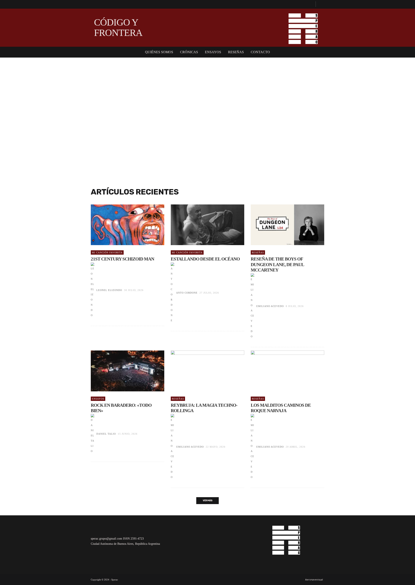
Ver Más (207, 500)
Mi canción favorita (107, 252)
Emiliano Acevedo (270, 306)
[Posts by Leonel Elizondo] (92, 290)
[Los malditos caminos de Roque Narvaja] (280, 370)
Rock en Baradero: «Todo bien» (121, 408)
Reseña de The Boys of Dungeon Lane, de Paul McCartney (277, 264)
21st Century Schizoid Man (122, 259)
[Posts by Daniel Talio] (92, 433)
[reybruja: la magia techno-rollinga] (200, 370)
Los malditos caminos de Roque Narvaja (281, 408)
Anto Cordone (187, 292)
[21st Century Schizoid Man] (120, 224)
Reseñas (258, 252)
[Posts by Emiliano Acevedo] (252, 306)
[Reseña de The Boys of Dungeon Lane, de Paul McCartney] (280, 224)
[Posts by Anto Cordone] (172, 292)
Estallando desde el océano (205, 259)
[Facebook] (310, 4)
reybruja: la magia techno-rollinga (204, 408)
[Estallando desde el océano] (200, 224)
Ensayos (98, 398)
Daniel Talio (106, 433)
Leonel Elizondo (109, 290)
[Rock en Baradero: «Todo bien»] (120, 370)
